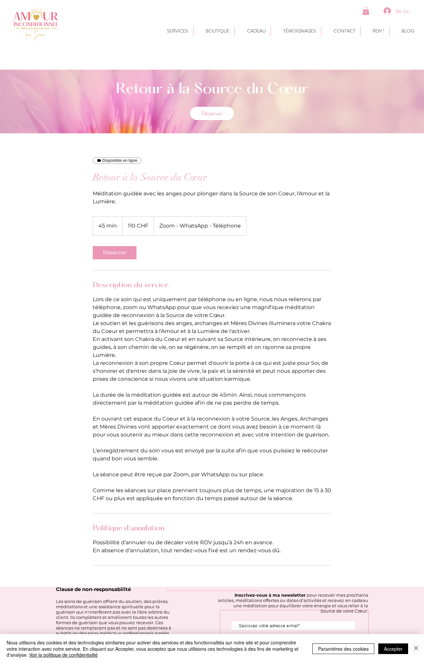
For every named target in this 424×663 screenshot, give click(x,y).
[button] (365, 11)
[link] (212, 113)
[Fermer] (416, 648)
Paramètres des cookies (343, 648)
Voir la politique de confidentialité (63, 654)
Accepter (393, 648)
